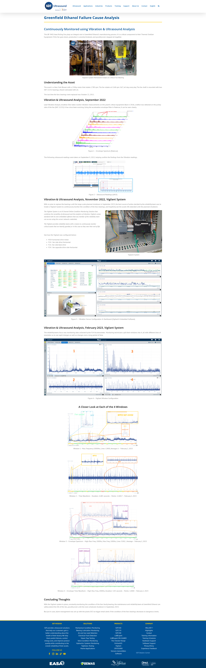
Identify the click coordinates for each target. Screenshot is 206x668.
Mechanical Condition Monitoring (87, 628)
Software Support (149, 643)
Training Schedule (149, 638)
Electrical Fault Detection (88, 635)
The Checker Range (118, 641)
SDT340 (118, 628)
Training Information (149, 635)
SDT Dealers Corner (143, 653)
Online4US (118, 643)
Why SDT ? (149, 628)
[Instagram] (53, 654)
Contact (149, 633)
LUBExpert (118, 635)
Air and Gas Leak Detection (87, 633)
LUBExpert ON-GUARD (118, 638)
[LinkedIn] (57, 654)
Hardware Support (149, 641)
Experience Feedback (149, 648)
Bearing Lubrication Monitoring (87, 630)
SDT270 (118, 630)
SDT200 (118, 633)
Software (118, 653)
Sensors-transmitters (118, 651)
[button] (158, 6)
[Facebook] (49, 654)
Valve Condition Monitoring (88, 641)
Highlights (149, 630)
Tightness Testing (87, 646)
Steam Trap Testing (88, 638)
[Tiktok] (61, 654)
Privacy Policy (149, 646)
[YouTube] (64, 654)
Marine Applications (87, 648)
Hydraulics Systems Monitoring (87, 643)
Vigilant (118, 646)
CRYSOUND (118, 648)
